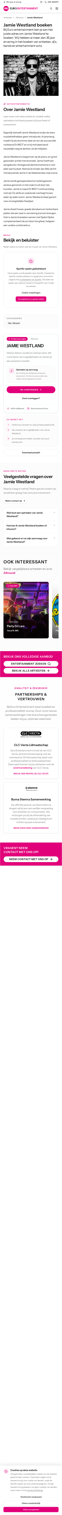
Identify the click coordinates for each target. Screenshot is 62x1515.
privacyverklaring (35, 1490)
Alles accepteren (31, 1509)
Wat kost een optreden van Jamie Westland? (24, 514)
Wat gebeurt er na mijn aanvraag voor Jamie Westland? (26, 540)
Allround (19, 17)
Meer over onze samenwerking (31, 828)
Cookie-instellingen (31, 292)
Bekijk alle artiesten (28, 670)
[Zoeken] (51, 8)
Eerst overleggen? (31, 398)
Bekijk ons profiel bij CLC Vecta (31, 773)
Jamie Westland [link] (35, 17)
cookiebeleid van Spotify (30, 279)
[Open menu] (57, 8)
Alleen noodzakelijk (31, 1503)
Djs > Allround (13, 323)
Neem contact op (13, 500)
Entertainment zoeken (28, 663)
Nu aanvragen (29, 389)
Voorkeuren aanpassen (31, 1497)
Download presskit (31, 452)
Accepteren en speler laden (31, 299)
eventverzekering (22, 767)
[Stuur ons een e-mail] (41, 2)
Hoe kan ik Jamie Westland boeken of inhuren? (26, 527)
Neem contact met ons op (28, 859)
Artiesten (7, 17)
